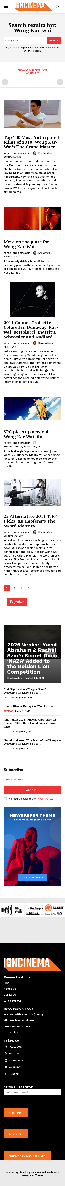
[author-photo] (35, 153)
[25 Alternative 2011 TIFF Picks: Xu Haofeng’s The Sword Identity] (32, 493)
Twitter (14, 1053)
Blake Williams (45, 343)
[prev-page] (5, 82)
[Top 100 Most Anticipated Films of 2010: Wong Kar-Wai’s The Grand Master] (32, 114)
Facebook (15, 1046)
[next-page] (29, 588)
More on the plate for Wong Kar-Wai (26, 244)
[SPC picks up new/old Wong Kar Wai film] (32, 408)
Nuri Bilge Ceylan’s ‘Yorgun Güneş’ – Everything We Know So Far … (26, 690)
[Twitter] (6, 1053)
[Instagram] (6, 1060)
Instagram (16, 1060)
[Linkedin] (6, 1074)
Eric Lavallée (45, 153)
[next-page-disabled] (60, 82)
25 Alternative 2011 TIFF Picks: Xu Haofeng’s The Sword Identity (30, 521)
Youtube (14, 1067)
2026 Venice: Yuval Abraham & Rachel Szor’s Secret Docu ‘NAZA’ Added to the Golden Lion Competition (32, 658)
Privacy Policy (44, 798)
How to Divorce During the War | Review (28, 706)
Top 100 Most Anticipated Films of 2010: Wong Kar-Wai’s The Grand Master (31, 142)
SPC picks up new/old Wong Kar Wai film (26, 434)
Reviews (8, 711)
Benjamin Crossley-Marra (17, 446)
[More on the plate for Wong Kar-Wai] (32, 218)
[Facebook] (6, 1046)
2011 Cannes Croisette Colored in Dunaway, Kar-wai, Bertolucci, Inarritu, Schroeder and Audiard (31, 330)
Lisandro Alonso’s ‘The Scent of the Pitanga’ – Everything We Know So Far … (32, 741)
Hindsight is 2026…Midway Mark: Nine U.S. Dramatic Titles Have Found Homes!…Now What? (30, 723)
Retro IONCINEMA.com (17, 153)
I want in (30, 790)
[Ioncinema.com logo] (33, 6)
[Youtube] (6, 1067)
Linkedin (14, 1074)
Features (9, 697)
